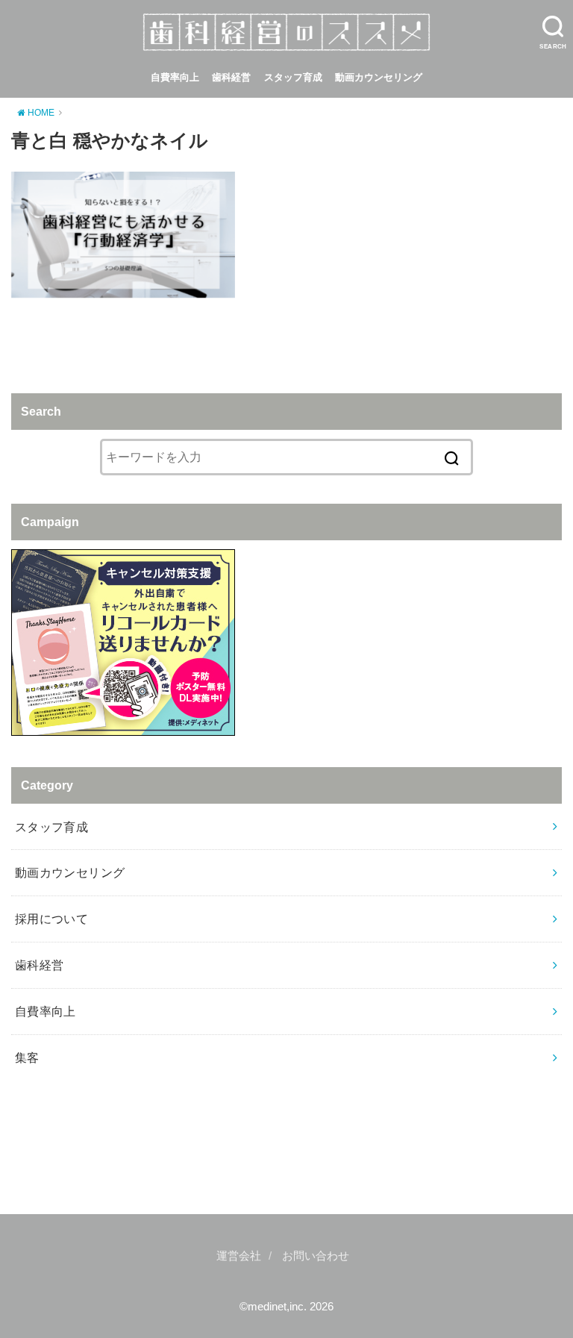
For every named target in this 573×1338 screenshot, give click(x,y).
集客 (27, 1057)
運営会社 (238, 1256)
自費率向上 (175, 77)
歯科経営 (231, 77)
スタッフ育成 (293, 77)
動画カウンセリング (378, 77)
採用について (51, 918)
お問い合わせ (315, 1256)
